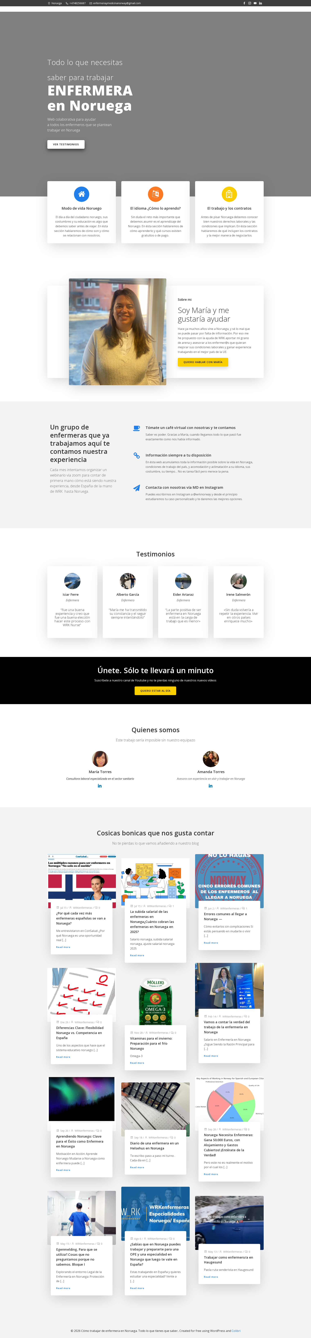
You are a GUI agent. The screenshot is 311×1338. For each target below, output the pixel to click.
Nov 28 (138, 1033)
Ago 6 (137, 1238)
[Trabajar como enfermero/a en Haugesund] (229, 1223)
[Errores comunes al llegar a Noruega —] (229, 881)
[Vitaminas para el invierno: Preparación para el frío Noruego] (155, 1005)
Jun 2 (211, 908)
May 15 (64, 1243)
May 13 (212, 1251)
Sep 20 (64, 1130)
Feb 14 (212, 1016)
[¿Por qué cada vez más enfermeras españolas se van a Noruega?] (81, 881)
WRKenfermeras (82, 907)
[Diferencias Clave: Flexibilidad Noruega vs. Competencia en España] (81, 995)
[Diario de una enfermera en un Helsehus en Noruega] (155, 1109)
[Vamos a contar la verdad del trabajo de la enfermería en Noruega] (229, 990)
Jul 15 (63, 907)
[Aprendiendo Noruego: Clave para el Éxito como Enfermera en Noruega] (81, 1104)
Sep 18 (138, 1137)
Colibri (236, 1331)
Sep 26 (212, 1129)
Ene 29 (64, 1022)
